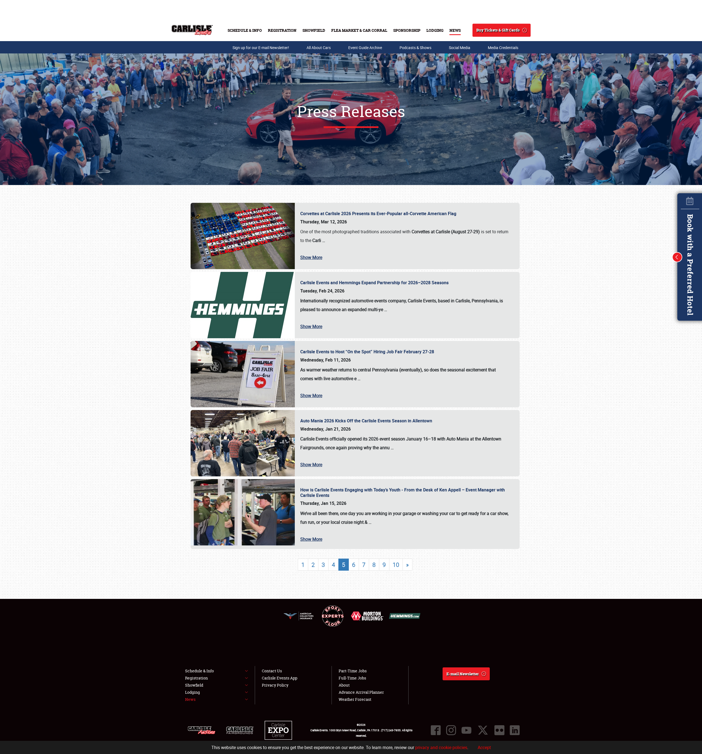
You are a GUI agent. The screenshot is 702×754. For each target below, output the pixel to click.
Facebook (436, 730)
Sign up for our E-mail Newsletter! (261, 47)
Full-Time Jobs (352, 678)
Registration (282, 30)
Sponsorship (406, 30)
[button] (677, 257)
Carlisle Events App (279, 678)
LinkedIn (515, 730)
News (455, 30)
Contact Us (272, 670)
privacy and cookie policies (441, 747)
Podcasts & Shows (415, 47)
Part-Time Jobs (353, 670)
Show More (311, 257)
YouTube (466, 730)
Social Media (459, 47)
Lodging (434, 30)
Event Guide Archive (365, 47)
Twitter (483, 730)
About (344, 685)
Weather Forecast (355, 699)
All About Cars (319, 47)
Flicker (499, 730)
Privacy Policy (275, 685)
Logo (192, 30)
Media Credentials (503, 47)
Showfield (313, 30)
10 (396, 564)
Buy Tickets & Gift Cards (498, 30)
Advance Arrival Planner (361, 692)
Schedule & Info (245, 30)
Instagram (451, 730)
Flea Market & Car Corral (359, 30)
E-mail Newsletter (462, 673)
